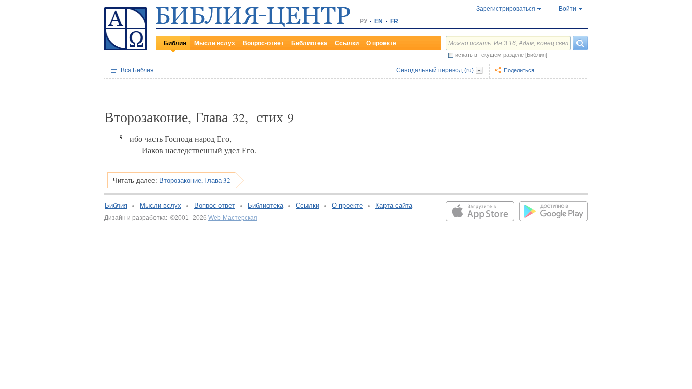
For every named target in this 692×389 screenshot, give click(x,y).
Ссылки (347, 43)
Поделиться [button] (519, 70)
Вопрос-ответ (263, 43)
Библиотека (309, 43)
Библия (175, 43)
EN (378, 21)
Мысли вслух (214, 43)
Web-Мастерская (232, 217)
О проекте (381, 43)
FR (394, 21)
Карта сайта (393, 205)
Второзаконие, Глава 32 (194, 180)
